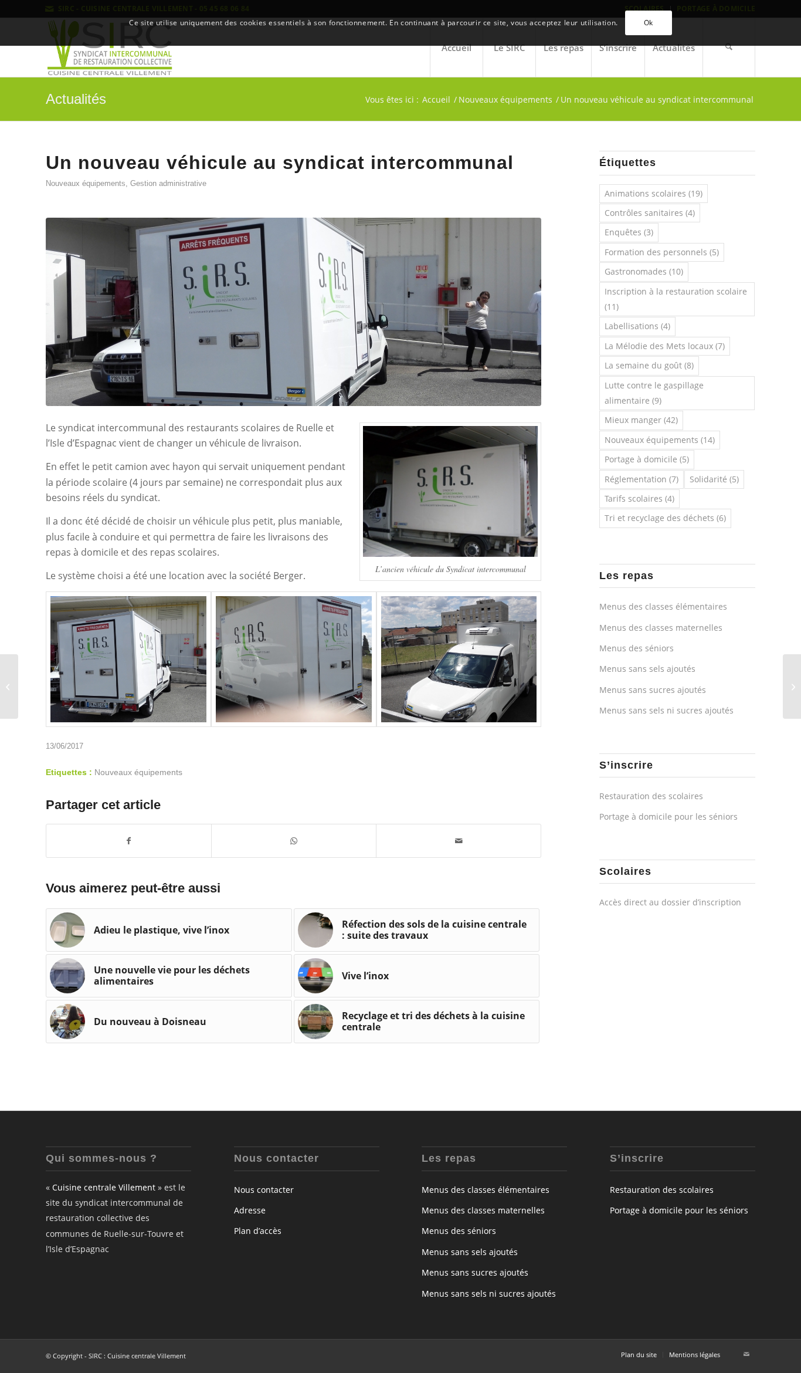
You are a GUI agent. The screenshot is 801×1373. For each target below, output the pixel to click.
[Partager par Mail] (458, 840)
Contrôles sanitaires (650, 212)
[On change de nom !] (792, 686)
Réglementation (641, 479)
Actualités (76, 99)
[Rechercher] (728, 47)
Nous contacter (264, 1189)
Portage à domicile (647, 459)
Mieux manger (641, 419)
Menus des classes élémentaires (663, 606)
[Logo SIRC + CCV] (110, 47)
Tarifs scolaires (639, 498)
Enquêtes (629, 232)
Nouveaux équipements (85, 183)
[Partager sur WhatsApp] (294, 840)
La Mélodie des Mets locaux (665, 345)
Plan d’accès (257, 1230)
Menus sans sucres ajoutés (652, 689)
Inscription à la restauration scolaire (676, 299)
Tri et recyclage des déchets (665, 517)
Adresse (250, 1210)
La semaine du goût (649, 365)
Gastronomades (644, 271)
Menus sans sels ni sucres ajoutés (666, 710)
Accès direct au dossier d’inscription (670, 902)
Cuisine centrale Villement (103, 1187)
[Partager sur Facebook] (128, 840)
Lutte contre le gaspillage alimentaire (654, 393)
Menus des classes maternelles (660, 627)
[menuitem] (456, 47)
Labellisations (637, 326)
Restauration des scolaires (651, 796)
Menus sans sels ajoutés (647, 668)
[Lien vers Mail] (746, 1354)
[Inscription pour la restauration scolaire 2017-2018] (9, 686)
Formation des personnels (662, 252)
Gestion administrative (168, 183)
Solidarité (714, 479)
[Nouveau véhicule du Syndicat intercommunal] (293, 312)
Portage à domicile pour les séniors (668, 816)
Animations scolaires (653, 193)
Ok (648, 23)
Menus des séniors (636, 648)
